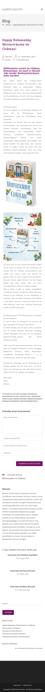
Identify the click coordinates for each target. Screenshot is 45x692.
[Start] (3, 25)
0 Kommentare (22, 60)
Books (7, 60)
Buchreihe (23, 394)
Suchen (5, 603)
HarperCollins (25, 396)
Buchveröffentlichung (10, 396)
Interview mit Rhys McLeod (22, 586)
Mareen (8, 57)
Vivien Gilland (7, 399)
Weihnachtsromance (34, 399)
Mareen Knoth (12, 9)
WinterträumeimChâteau (29, 401)
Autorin (16, 394)
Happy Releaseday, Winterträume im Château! (18, 625)
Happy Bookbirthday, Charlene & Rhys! (16, 637)
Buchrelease (32, 394)
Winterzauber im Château (11, 628)
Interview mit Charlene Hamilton (22, 555)
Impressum (17, 685)
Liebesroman (35, 396)
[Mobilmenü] (42, 9)
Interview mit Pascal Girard (22, 570)
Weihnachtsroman (20, 399)
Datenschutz (27, 685)
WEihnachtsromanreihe (10, 401)
